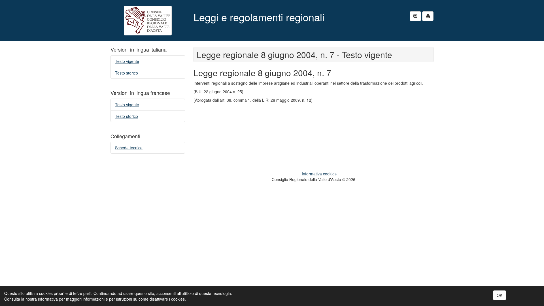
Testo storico (126, 73)
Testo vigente (127, 61)
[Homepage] (147, 20)
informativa (48, 299)
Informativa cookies (319, 174)
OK (499, 295)
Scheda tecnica (129, 147)
